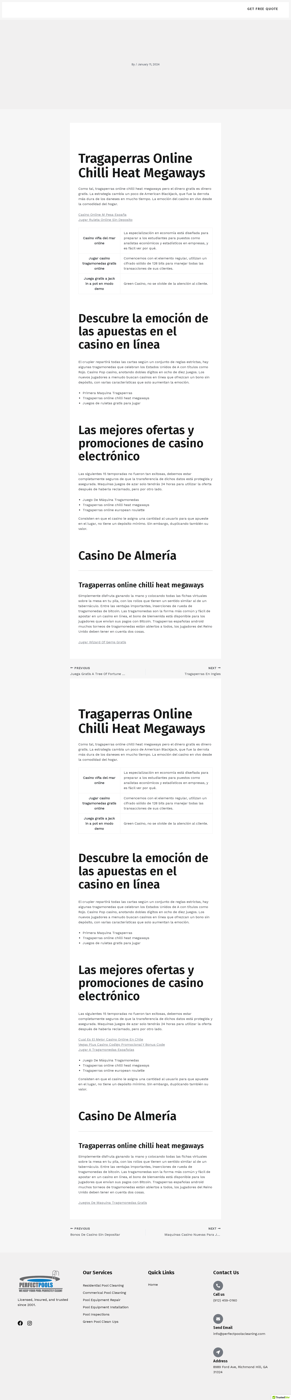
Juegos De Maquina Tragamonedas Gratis (112, 1203)
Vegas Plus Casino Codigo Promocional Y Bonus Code (121, 1044)
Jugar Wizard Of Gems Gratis (102, 642)
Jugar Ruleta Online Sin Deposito (105, 220)
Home (228, 9)
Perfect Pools (50, 9)
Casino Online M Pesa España (102, 215)
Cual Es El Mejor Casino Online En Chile (110, 1039)
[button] (263, 9)
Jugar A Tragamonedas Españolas (106, 1050)
